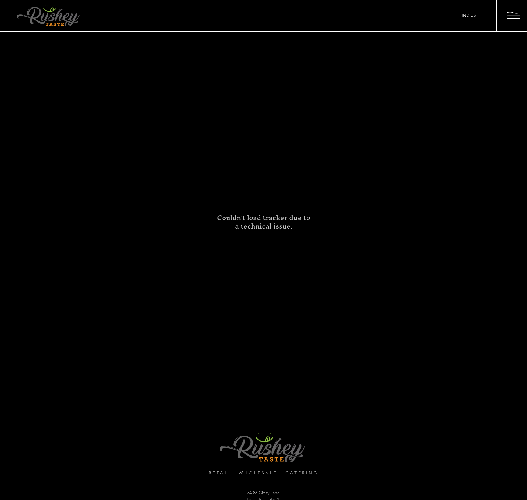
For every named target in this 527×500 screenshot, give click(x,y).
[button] (513, 15)
